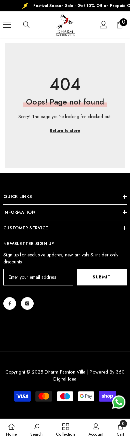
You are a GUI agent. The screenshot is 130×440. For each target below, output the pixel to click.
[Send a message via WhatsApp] (119, 402)
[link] (36, 429)
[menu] (7, 25)
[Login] (103, 24)
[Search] (26, 25)
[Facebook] (9, 303)
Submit (102, 277)
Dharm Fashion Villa (64, 372)
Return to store (65, 131)
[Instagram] (27, 303)
